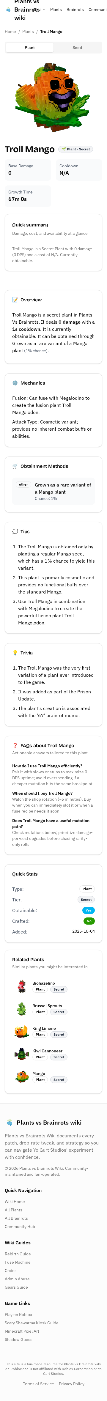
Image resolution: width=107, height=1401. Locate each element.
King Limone (44, 1028)
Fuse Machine (18, 1262)
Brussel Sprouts (47, 1005)
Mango (38, 1073)
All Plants (13, 1210)
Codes (11, 1270)
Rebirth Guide (18, 1254)
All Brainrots (16, 1218)
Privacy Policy (71, 1383)
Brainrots (75, 9)
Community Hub (20, 1226)
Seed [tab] (77, 47)
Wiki (37, 9)
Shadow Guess (18, 1339)
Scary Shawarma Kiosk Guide (32, 1323)
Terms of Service (38, 1383)
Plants (56, 9)
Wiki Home (15, 1201)
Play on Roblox (18, 1314)
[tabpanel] (53, 96)
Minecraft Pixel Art (22, 1331)
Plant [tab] (30, 47)
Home (10, 31)
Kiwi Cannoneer (47, 1051)
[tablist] (53, 47)
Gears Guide (16, 1287)
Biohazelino (43, 983)
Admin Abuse (17, 1279)
